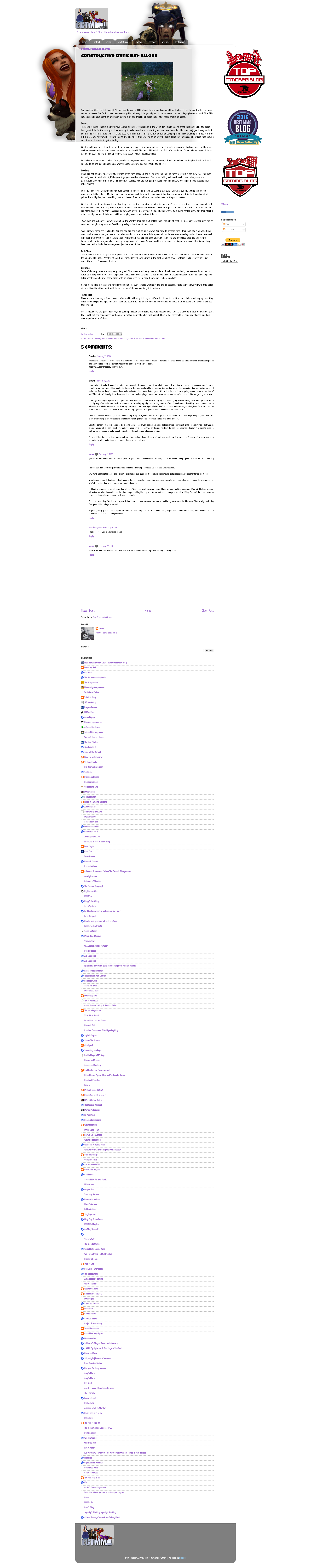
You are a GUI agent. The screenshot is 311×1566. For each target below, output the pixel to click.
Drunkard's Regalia (92, 1169)
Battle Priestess (91, 1472)
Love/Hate (88, 1308)
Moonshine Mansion (92, 936)
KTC (85, 1482)
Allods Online (107, 338)
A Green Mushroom (92, 727)
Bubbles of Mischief (92, 881)
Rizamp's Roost (90, 1259)
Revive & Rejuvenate (93, 1135)
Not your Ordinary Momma (95, 1368)
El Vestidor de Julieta (93, 1100)
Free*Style (89, 846)
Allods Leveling (94, 338)
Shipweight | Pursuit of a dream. (97, 1358)
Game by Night (90, 931)
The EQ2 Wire (89, 1393)
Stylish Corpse (90, 1035)
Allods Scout (133, 338)
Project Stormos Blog (93, 1323)
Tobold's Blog (90, 697)
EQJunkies (88, 1418)
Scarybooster (90, 797)
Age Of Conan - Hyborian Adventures (99, 1388)
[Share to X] (114, 334)
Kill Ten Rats (89, 712)
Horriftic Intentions (92, 1199)
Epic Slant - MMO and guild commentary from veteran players (110, 966)
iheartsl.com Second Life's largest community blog (105, 662)
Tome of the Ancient (92, 752)
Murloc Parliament (91, 1110)
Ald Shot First (90, 956)
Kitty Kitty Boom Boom (93, 1219)
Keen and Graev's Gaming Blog (97, 841)
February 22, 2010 (106, 546)
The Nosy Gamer (91, 682)
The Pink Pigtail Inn (92, 1423)
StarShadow (89, 941)
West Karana (89, 856)
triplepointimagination (93, 1462)
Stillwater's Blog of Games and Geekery (101, 1343)
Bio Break (88, 672)
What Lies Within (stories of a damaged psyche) (104, 1492)
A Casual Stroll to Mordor (94, 1408)
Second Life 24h (91, 822)
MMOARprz (89, 1299)
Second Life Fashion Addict (95, 1179)
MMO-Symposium (91, 1130)
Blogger (182, 1558)
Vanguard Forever (91, 1303)
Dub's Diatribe (90, 951)
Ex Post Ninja (89, 1115)
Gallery (109, 42)
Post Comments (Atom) (102, 617)
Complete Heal (90, 1159)
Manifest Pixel (90, 1338)
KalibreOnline (90, 1209)
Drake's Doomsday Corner (95, 1487)
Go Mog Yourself (91, 1229)
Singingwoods (90, 1214)
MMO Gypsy (89, 792)
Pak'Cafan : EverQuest (93, 1269)
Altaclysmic (89, 1045)
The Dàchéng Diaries (92, 1010)
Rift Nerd (88, 1383)
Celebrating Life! (91, 787)
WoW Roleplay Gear (92, 1140)
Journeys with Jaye (92, 836)
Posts (227, 224)
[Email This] (108, 334)
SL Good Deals (90, 762)
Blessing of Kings (91, 777)
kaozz (91, 454)
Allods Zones (160, 338)
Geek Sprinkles (90, 906)
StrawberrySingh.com (93, 811)
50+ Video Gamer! (91, 1328)
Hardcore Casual (91, 831)
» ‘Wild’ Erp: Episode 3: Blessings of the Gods (103, 1348)
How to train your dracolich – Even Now (100, 921)
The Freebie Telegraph (93, 886)
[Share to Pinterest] (120, 334)
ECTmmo (224, 204)
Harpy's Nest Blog (91, 901)
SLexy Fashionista (91, 985)
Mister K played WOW (93, 1090)
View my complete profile (106, 633)
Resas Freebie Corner (93, 971)
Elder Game (89, 1184)
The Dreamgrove (91, 1000)
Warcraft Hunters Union (94, 737)
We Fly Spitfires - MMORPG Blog (98, 1254)
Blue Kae (88, 851)
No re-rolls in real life (93, 1413)
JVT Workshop (90, 702)
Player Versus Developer (94, 1095)
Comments (229, 229)
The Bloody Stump (92, 1244)
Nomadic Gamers (91, 782)
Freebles (88, 1458)
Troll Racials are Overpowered (96, 1070)
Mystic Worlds (90, 816)
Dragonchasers (90, 707)
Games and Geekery (92, 1065)
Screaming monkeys (92, 1050)
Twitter (138, 42)
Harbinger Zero (90, 981)
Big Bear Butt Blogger (93, 767)
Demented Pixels (91, 1467)
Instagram (180, 42)
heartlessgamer (95, 527)
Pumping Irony (90, 1433)
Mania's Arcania (90, 1204)
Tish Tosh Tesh (90, 747)
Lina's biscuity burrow (93, 757)
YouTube (166, 42)
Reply (91, 371)
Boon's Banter (90, 1313)
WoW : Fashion (90, 1125)
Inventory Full (90, 667)
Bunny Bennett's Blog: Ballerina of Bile (100, 1005)
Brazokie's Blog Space (93, 1333)
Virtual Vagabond (91, 1015)
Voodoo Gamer (90, 1318)
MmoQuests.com (91, 990)
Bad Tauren (88, 1174)
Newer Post (88, 610)
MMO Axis (88, 1502)
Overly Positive (90, 876)
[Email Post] (102, 334)
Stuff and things (91, 1154)
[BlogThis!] (111, 334)
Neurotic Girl (89, 1025)
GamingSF (88, 772)
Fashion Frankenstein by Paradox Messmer (102, 911)
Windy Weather (90, 1438)
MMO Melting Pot (91, 1224)
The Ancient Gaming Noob (95, 677)
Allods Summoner (146, 338)
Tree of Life (89, 1264)
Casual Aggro (89, 717)
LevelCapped (90, 916)
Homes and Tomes (92, 1060)
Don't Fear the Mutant (93, 1363)
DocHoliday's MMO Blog (94, 1055)
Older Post (208, 610)
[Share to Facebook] (117, 334)
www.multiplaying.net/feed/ (96, 946)
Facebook (152, 42)
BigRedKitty (89, 1403)
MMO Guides (124, 42)
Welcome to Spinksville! (94, 1144)
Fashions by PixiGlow (93, 1293)
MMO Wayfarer (90, 995)
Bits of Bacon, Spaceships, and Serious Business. (104, 1075)
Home (84, 42)
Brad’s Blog (89, 1507)
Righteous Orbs (91, 891)
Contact (96, 42)
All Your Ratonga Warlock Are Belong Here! (102, 1517)
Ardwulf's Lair (90, 806)
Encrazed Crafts (90, 1398)
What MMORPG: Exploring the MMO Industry (102, 1149)
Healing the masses (92, 1120)
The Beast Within (91, 1274)
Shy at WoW (89, 1239)
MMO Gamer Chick (91, 826)
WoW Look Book (91, 1288)
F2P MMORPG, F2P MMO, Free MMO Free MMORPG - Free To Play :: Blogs (115, 1453)
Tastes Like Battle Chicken (95, 976)
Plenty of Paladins (92, 1080)
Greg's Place (89, 1373)
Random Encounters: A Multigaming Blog (101, 1030)
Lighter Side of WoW (93, 926)
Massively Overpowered (94, 687)
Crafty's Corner (90, 1283)
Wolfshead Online (91, 692)
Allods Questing (120, 338)
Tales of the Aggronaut (93, 732)
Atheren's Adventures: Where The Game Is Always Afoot (107, 871)
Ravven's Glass (90, 866)
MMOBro (88, 896)
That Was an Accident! (93, 1105)
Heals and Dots (90, 1353)
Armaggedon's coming (93, 1279)
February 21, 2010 (104, 356)
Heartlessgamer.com (93, 722)
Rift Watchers (90, 1448)
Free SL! (87, 1085)
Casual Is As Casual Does (94, 1249)
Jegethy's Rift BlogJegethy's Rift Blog (100, 1512)
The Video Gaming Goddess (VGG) (98, 1428)
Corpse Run (89, 1189)
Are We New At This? (93, 1164)
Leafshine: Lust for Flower (95, 1020)
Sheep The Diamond (92, 1040)
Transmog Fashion (91, 1194)
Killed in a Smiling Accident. (95, 802)
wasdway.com (90, 1443)
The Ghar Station (91, 742)
